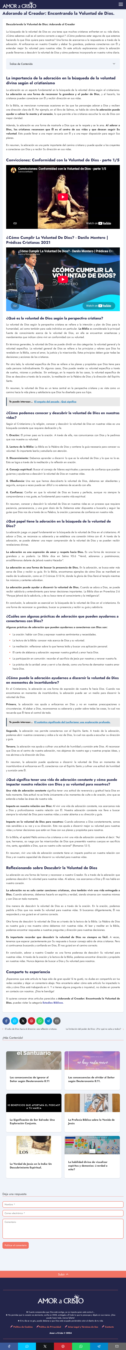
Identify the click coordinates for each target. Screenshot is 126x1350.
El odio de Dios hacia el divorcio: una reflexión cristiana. (31, 1028)
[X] (23, 1021)
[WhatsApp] (40, 1021)
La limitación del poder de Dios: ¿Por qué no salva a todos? (93, 1028)
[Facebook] (6, 1021)
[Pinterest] (31, 1021)
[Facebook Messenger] (14, 1021)
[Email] (57, 1021)
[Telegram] (48, 1021)
